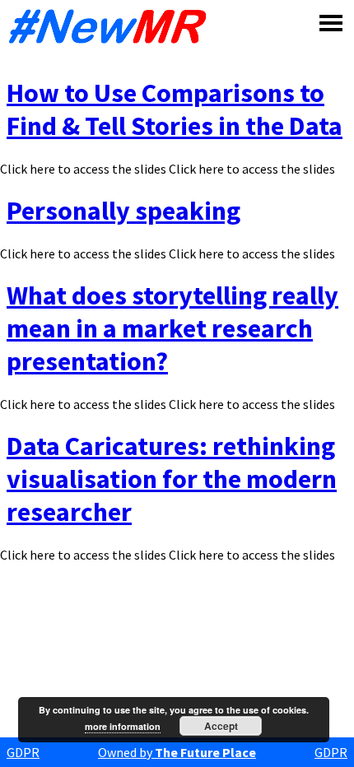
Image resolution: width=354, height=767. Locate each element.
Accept (221, 725)
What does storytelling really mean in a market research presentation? (172, 328)
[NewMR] (112, 26)
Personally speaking (123, 210)
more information (123, 726)
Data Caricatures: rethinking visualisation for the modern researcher (172, 479)
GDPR (23, 752)
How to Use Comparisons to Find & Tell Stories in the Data (174, 109)
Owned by (177, 752)
